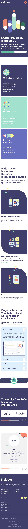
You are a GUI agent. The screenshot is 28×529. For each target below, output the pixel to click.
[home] (5, 2)
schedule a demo (7, 51)
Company (17, 489)
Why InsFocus (4, 489)
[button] (25, 2)
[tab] (14, 329)
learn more (20, 51)
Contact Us (17, 491)
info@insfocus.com (5, 498)
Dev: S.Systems (14, 524)
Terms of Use (13, 518)
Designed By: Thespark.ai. (14, 521)
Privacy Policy (5, 518)
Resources (3, 493)
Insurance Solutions (5, 491)
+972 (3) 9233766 (5, 510)
